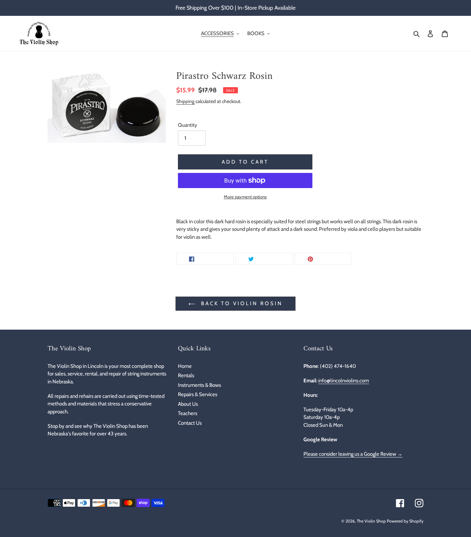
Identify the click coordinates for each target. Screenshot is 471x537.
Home (185, 366)
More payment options (245, 196)
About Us (188, 404)
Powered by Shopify (405, 521)
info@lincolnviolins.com (343, 381)
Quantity (187, 125)
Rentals (186, 375)
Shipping (185, 101)
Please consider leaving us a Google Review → (352, 454)
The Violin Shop (371, 521)
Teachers (187, 413)
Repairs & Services (197, 394)
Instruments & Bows (199, 385)
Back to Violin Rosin (241, 303)
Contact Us (190, 423)
